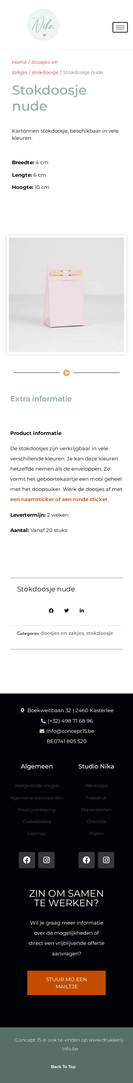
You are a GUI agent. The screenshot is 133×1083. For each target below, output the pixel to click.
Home (19, 62)
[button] (51, 611)
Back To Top (63, 1066)
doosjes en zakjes (62, 633)
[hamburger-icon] (120, 27)
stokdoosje (45, 72)
